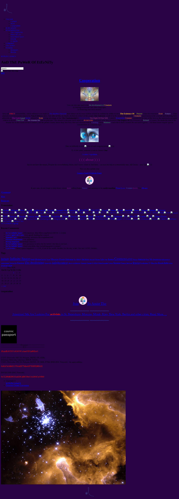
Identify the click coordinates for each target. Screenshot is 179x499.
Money (78, 259)
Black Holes (163, 263)
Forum (13, 39)
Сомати (89, 263)
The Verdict (10, 45)
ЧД (150, 263)
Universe (69, 259)
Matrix (135, 259)
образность (4, 265)
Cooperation (15, 26)
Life (102, 259)
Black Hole (154, 263)
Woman (97, 259)
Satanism (83, 263)
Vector (48, 259)
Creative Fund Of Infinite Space (89, 173)
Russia (13, 52)
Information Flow (12, 30)
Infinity (5, 258)
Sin (75, 259)
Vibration (55, 259)
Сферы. (110, 263)
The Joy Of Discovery (74, 263)
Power (62, 259)
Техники (116, 263)
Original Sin (13, 263)
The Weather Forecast (57, 114)
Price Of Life (16, 34)
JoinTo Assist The (89, 304)
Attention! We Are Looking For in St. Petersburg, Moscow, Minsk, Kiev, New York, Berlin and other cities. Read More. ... (89, 314)
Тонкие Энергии (126, 263)
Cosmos (120, 259)
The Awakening (34, 262)
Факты (136, 262)
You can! (9, 19)
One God (91, 259)
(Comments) (5, 192)
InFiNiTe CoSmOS (8, 56)
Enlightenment (60, 262)
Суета (94, 263)
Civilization (144, 263)
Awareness (157, 259)
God (32, 259)
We (150, 259)
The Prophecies (17, 32)
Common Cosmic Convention (17, 385)
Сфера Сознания (103, 263)
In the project (11, 28)
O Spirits (14, 41)
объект (10, 265)
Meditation (141, 259)
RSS (3, 73)
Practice (20, 263)
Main (13, 23)
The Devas (85, 259)
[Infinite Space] (8, 15)
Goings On (48, 263)
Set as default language (10, 223)
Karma (111, 259)
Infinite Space (20, 259)
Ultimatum (10, 43)
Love (129, 258)
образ (170, 263)
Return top (5, 200)
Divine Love (40, 259)
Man (147, 259)
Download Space (17, 37)
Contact (14, 21)
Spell (105, 259)
